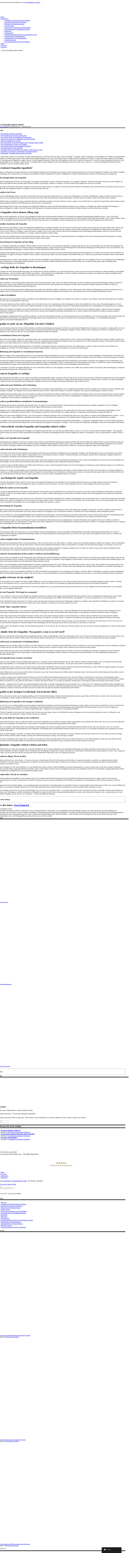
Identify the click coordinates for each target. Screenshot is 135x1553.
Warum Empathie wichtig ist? (11, 1130)
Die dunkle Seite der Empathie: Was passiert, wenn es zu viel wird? (22, 150)
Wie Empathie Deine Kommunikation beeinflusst (16, 146)
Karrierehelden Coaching (32, 2)
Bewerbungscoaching (12, 1337)
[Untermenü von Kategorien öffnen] (8, 19)
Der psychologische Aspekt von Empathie (14, 144)
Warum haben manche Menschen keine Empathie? (18, 1134)
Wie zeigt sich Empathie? (9, 1137)
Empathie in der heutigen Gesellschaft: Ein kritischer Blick (19, 151)
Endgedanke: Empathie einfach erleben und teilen (16, 153)
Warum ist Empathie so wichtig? (11, 141)
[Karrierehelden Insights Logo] (61, 1149)
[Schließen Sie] (1, 1186)
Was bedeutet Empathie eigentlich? (11, 134)
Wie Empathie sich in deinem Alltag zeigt (13, 135)
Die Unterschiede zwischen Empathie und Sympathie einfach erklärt (22, 142)
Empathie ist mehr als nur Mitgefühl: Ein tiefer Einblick (18, 139)
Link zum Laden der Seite (8, 1184)
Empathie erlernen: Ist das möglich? (12, 148)
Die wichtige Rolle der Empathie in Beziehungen (16, 137)
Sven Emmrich (21, 805)
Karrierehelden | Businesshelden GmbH (14, 1181)
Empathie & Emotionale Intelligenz (19, 1132)
